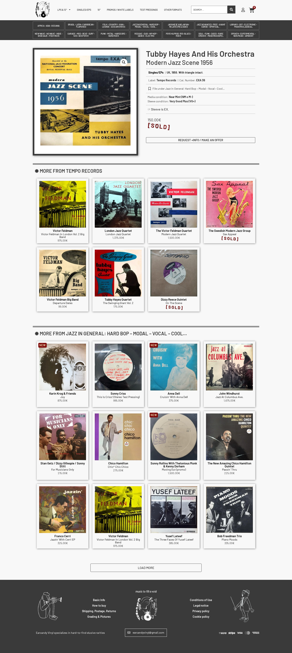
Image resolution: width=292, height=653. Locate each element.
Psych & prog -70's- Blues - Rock (178, 34)
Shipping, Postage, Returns (99, 611)
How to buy (99, 605)
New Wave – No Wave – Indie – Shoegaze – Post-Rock (49, 34)
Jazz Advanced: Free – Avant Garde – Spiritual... (211, 25)
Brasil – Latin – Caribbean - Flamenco (81, 25)
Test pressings (149, 9)
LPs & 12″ (62, 9)
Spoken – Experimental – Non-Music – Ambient (243, 34)
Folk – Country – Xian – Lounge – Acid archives (113, 25)
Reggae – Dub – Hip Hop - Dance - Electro (145, 34)
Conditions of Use (201, 600)
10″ (99, 9)
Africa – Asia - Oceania (49, 25)
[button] (123, 62)
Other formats (173, 9)
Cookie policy (201, 616)
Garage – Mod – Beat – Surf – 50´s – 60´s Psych (81, 34)
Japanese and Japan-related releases (178, 25)
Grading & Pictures (99, 616)
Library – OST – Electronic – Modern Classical (243, 25)
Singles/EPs (84, 9)
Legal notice (201, 605)
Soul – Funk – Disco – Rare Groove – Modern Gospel (210, 34)
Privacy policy (200, 611)
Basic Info (99, 600)
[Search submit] (231, 9)
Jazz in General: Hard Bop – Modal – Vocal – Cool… (146, 25)
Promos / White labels (120, 9)
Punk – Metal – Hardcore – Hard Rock (114, 34)
